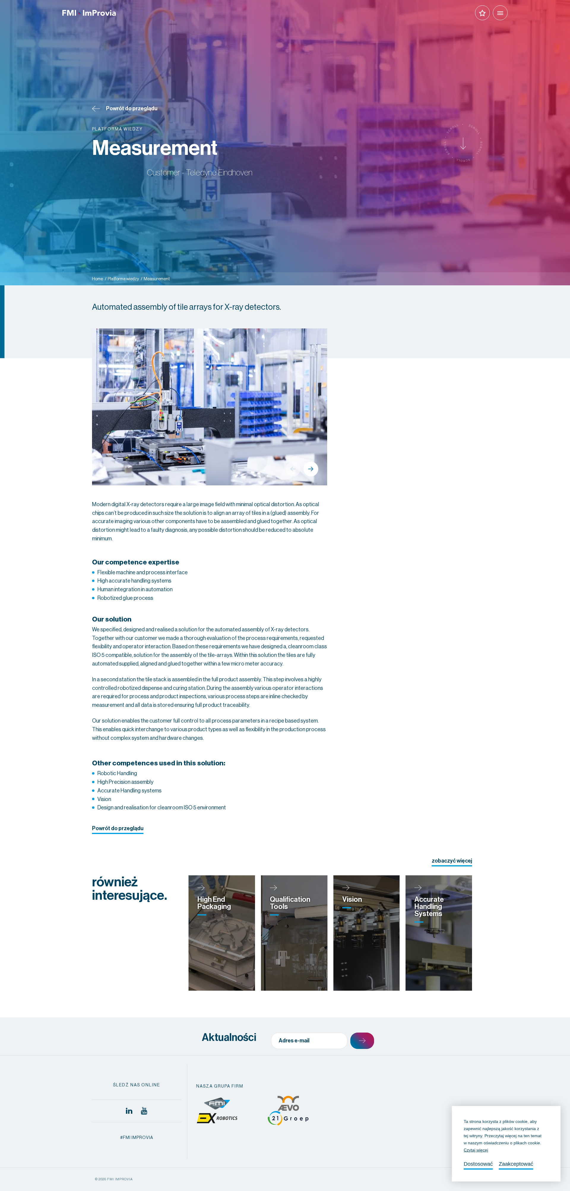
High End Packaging (214, 903)
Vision (352, 899)
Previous (293, 469)
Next (310, 469)
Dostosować (478, 1164)
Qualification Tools (290, 903)
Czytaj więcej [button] (476, 1150)
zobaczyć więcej (452, 861)
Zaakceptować (516, 1164)
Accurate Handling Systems (429, 906)
